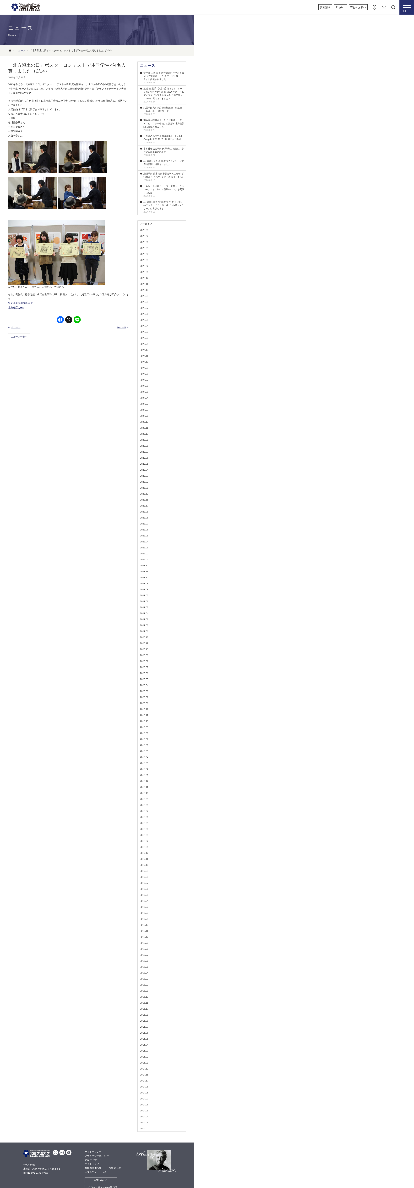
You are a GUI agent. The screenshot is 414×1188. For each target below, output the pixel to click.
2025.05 (144, 320)
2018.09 (144, 799)
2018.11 (144, 787)
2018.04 (144, 829)
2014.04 (144, 1116)
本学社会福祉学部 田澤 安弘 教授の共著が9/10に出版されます (163, 151)
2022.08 (144, 517)
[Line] (77, 320)
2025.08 (144, 302)
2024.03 (144, 403)
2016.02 (144, 984)
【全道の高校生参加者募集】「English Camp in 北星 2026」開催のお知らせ (163, 139)
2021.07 (144, 595)
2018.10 (144, 793)
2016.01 (144, 990)
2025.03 (144, 332)
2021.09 (144, 583)
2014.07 (144, 1098)
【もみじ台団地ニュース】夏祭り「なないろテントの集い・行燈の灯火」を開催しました (163, 191)
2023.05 (144, 463)
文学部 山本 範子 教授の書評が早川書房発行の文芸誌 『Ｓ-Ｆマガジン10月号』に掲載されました (163, 78)
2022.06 (144, 529)
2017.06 (144, 889)
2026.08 (144, 230)
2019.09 (144, 727)
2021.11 (144, 571)
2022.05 (144, 535)
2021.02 (144, 625)
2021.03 (144, 619)
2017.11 (144, 859)
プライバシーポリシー (97, 1155)
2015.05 (144, 1038)
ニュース (147, 66)
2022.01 (144, 559)
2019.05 (144, 751)
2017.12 (144, 853)
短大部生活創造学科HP (20, 303)
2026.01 (144, 272)
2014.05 (144, 1110)
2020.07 (144, 667)
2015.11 (144, 1002)
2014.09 (144, 1086)
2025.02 (144, 338)
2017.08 (144, 877)
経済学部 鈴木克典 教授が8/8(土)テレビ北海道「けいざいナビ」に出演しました (163, 176)
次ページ (121, 327)
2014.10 (144, 1080)
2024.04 (144, 397)
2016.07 (144, 954)
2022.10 (144, 505)
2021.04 (144, 613)
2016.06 (144, 960)
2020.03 (144, 691)
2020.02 (144, 697)
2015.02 (144, 1056)
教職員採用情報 (93, 1167)
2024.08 (144, 373)
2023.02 (144, 481)
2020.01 (144, 703)
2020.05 (144, 679)
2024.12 (144, 350)
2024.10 (144, 361)
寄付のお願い (358, 7)
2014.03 (144, 1122)
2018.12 (144, 781)
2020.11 (144, 643)
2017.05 (144, 895)
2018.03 (144, 835)
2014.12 (144, 1068)
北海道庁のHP (16, 307)
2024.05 (144, 391)
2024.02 (144, 409)
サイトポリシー (93, 1151)
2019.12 (144, 709)
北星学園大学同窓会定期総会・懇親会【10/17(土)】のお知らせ (162, 110)
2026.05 (144, 248)
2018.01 (144, 847)
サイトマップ (92, 1163)
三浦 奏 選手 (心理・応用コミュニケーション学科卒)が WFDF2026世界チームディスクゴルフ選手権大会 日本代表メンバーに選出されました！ (163, 95)
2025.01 (144, 344)
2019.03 (144, 763)
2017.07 (144, 883)
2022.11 (144, 499)
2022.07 (144, 523)
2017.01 (144, 919)
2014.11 (144, 1074)
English (340, 7)
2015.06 (144, 1032)
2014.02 (144, 1128)
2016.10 (144, 936)
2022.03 (144, 547)
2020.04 (144, 685)
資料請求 (325, 7)
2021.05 (144, 607)
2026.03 (144, 260)
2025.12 (144, 278)
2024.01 (144, 415)
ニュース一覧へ (19, 336)
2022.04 (144, 541)
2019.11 (144, 715)
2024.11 (144, 356)
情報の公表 (115, 1167)
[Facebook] (60, 320)
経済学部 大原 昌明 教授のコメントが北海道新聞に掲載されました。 (163, 164)
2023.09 (144, 439)
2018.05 (144, 823)
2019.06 (144, 745)
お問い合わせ (100, 1180)
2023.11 (144, 427)
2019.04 (144, 757)
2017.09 (144, 871)
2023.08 (144, 445)
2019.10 (144, 721)
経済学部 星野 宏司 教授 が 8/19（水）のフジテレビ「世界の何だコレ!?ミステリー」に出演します (163, 207)
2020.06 (144, 673)
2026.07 (144, 236)
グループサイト (93, 1159)
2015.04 (144, 1044)
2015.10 (144, 1008)
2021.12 (144, 565)
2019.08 (144, 733)
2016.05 (144, 966)
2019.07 (144, 739)
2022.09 (144, 511)
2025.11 (144, 284)
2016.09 (144, 942)
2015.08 (144, 1020)
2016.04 (144, 972)
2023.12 (144, 421)
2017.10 (144, 865)
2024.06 (144, 385)
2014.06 (144, 1104)
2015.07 (144, 1026)
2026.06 (144, 242)
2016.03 (144, 978)
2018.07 (144, 811)
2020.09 (144, 655)
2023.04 (144, 469)
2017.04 (144, 901)
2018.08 (144, 805)
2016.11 (144, 930)
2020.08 (144, 661)
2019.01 (144, 775)
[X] (69, 320)
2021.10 (144, 577)
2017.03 (144, 907)
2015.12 (144, 996)
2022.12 (144, 493)
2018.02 (144, 841)
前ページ (15, 327)
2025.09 (144, 296)
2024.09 (144, 367)
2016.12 (144, 924)
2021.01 (144, 631)
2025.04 (144, 326)
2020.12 (144, 637)
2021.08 (144, 589)
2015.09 (144, 1014)
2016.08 (144, 948)
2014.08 (144, 1092)
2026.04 (144, 254)
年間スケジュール (94, 1172)
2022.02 (144, 553)
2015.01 (144, 1062)
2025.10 (144, 290)
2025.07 (144, 308)
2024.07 (144, 379)
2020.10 (144, 649)
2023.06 (144, 457)
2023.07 (144, 451)
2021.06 (144, 601)
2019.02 (144, 769)
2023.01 (144, 487)
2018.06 (144, 817)
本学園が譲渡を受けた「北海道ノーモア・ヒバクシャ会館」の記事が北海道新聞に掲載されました (163, 125)
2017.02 (144, 913)
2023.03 (144, 475)
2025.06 (144, 314)
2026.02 (144, 266)
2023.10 (144, 433)
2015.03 (144, 1050)
